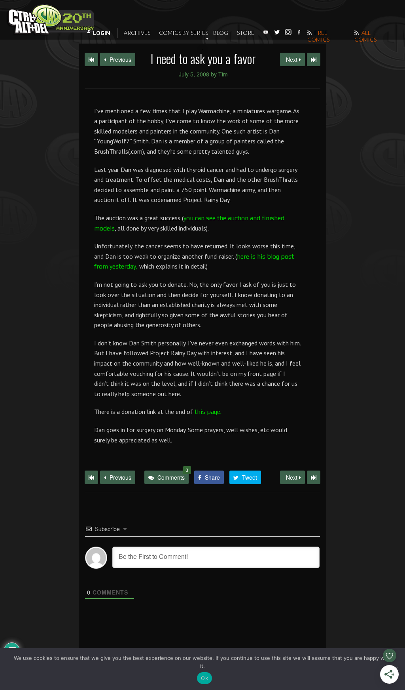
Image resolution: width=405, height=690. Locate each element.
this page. (208, 412)
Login (101, 33)
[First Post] (91, 477)
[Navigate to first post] (91, 59)
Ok (204, 678)
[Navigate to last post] (313, 59)
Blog (220, 32)
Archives (137, 32)
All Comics (365, 36)
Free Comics (318, 36)
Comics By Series (183, 32)
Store (245, 32)
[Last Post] (313, 477)
